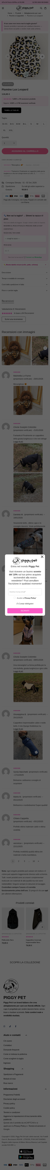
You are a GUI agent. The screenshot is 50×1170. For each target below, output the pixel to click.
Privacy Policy (30, 598)
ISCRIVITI (25, 611)
